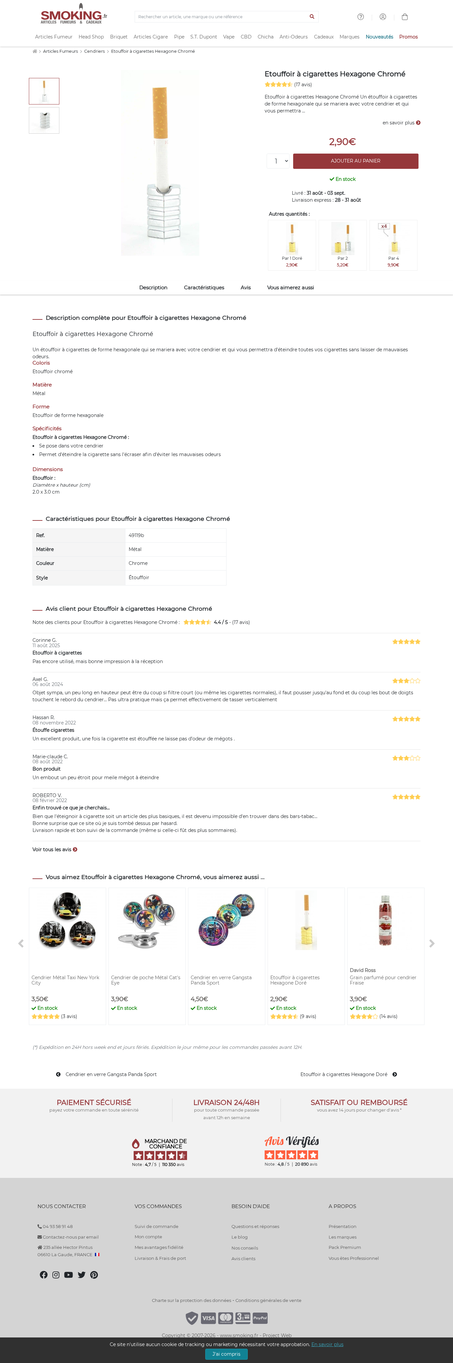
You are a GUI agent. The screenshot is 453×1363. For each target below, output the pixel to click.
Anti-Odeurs (294, 37)
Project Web (277, 1335)
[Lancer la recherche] (312, 17)
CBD (246, 37)
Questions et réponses (255, 1226)
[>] (432, 944)
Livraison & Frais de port (160, 1258)
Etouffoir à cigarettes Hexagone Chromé (153, 51)
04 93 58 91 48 (57, 1226)
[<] (21, 944)
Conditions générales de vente (268, 1300)
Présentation (342, 1226)
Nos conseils (244, 1248)
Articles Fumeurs (61, 51)
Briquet (119, 37)
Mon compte (148, 1236)
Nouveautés (379, 37)
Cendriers (95, 51)
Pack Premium (345, 1247)
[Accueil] (34, 51)
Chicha (266, 37)
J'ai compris (226, 1354)
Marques (349, 37)
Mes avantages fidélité (159, 1247)
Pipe (179, 37)
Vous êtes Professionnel (354, 1258)
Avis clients (243, 1258)
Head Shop (91, 37)
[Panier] (405, 18)
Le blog (239, 1237)
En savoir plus (327, 1344)
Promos (408, 37)
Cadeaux (324, 37)
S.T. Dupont (203, 37)
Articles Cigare (151, 37)
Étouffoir (139, 577)
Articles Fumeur (54, 37)
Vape (228, 37)
